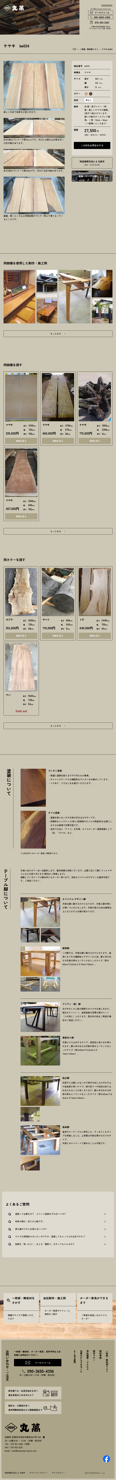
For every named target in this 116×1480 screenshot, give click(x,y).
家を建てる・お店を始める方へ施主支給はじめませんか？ (23, 1392)
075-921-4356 (17, 1443)
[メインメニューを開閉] (107, 5)
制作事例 (100, 1354)
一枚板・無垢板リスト (89, 49)
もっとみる (55, 333)
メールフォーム (102, 12)
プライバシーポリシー (38, 1472)
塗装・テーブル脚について (92, 176)
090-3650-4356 (102, 17)
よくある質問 (74, 1356)
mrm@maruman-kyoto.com (24, 1450)
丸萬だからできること (81, 1361)
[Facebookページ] (106, 1458)
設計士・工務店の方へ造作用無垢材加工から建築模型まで (25, 1407)
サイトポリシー (58, 1472)
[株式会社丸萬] (22, 1427)
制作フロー (94, 1355)
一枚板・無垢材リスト (107, 1361)
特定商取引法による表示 (92, 163)
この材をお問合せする (92, 145)
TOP (74, 49)
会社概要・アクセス (87, 1360)
